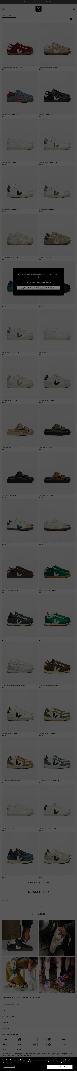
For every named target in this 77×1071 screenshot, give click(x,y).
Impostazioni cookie (9, 1067)
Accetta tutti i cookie (60, 1067)
